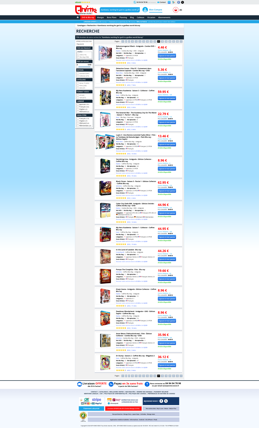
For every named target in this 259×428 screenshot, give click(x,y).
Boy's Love (160, 408)
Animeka (143, 414)
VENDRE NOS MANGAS (144, 392)
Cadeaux (140, 17)
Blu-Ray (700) (84, 57)
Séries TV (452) (84, 83)
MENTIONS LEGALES (91, 394)
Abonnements (164, 17)
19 (166, 41)
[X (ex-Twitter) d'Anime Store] (166, 401)
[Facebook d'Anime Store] (161, 401)
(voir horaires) (152, 2)
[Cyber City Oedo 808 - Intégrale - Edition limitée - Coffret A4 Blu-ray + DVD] (105, 211)
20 (170, 41)
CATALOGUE (103, 392)
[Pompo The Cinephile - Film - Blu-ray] (105, 277)
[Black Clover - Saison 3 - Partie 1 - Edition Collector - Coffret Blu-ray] (105, 188)
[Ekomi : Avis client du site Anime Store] (83, 418)
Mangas (100, 17)
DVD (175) (83, 55)
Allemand (84, 111)
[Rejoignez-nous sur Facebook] (178, 2)
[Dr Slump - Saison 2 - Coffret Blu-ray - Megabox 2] (105, 363)
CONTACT (94, 392)
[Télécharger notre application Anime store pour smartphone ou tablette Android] (174, 2)
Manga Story (127, 414)
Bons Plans (111, 17)
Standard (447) (84, 73)
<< (123, 41)
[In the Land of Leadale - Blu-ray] (105, 257)
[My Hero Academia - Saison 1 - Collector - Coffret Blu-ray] (105, 235)
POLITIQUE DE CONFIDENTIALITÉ (115, 394)
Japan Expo (135, 414)
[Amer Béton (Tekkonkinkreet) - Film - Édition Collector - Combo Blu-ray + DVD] (105, 341)
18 (162, 41)
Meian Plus (172, 408)
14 (147, 41)
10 (132, 41)
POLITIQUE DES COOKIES (137, 394)
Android (141, 420)
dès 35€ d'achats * (96, 22)
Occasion (151, 17)
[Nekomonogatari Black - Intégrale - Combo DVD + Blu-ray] (105, 53)
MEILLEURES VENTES (116, 392)
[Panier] (176, 10)
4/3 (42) (81, 95)
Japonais (84, 104)
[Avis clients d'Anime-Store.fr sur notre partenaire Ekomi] (82, 2)
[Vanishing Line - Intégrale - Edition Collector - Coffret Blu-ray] (105, 166)
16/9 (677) (82, 98)
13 (143, 41)
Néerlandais (85, 125)
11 (136, 41)
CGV (101, 394)
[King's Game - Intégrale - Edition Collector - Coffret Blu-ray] (105, 296)
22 (177, 41)
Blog (132, 17)
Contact (163, 2)
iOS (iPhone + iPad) (151, 420)
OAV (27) (82, 88)
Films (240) (83, 86)
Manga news (151, 414)
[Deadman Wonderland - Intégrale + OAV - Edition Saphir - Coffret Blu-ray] (105, 318)
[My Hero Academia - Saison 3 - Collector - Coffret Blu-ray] (105, 98)
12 (140, 41)
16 (155, 41)
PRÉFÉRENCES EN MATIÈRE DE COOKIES (161, 394)
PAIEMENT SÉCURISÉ (161, 392)
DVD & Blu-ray (88, 17)
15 (151, 41)
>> (181, 41)
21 (173, 41)
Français (84, 107)
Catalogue (81, 25)
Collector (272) (84, 76)
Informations (134, 420)
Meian (166, 408)
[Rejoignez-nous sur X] (182, 2)
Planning (123, 17)
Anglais (83, 109)
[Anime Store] (86, 9)
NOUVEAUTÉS (130, 392)
